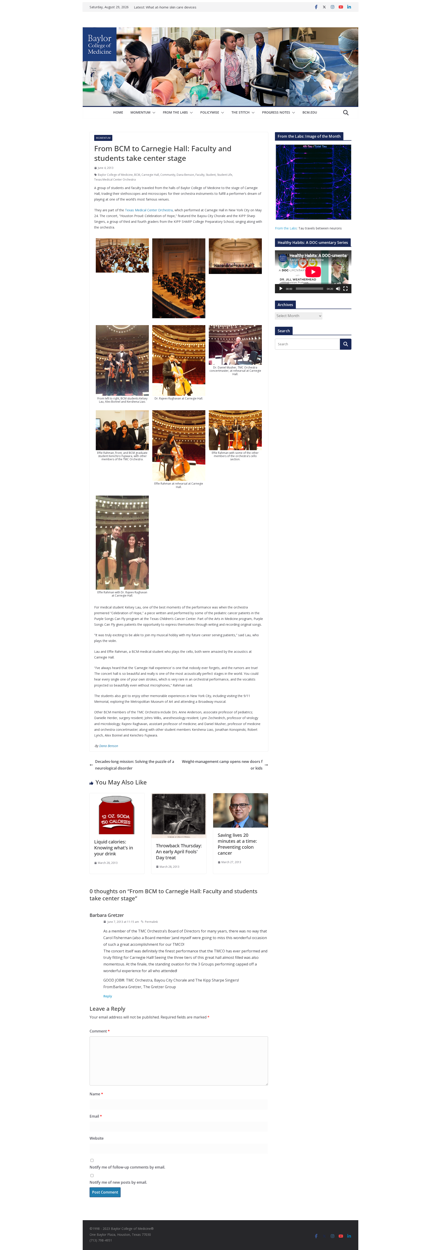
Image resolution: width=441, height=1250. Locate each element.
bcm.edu (309, 112)
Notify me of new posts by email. (118, 1182)
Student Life (224, 175)
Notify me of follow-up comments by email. (127, 1167)
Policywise (209, 112)
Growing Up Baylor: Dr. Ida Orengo (173, 7)
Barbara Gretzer (107, 915)
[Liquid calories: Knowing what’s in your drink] (117, 796)
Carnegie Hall (150, 175)
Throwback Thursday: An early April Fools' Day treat (179, 852)
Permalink (151, 922)
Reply (107, 996)
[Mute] (338, 288)
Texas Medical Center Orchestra (115, 179)
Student (211, 175)
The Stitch (241, 112)
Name (96, 1094)
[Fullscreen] (345, 288)
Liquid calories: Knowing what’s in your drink (113, 848)
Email (96, 1116)
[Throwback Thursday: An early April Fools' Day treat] (178, 796)
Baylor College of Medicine (115, 175)
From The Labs (175, 112)
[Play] (281, 288)
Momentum (140, 112)
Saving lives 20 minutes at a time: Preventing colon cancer (237, 844)
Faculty (199, 175)
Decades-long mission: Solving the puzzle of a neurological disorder (134, 765)
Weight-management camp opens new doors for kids (222, 765)
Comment (100, 1031)
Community (167, 175)
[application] (313, 271)
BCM (137, 175)
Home (118, 112)
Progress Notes (276, 112)
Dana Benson (185, 175)
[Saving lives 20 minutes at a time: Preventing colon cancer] (240, 796)
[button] (152, 112)
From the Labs (286, 228)
